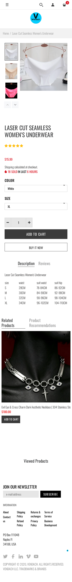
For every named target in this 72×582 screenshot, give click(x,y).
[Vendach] (36, 19)
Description (26, 263)
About (6, 512)
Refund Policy (20, 523)
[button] (14, 145)
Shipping (9, 167)
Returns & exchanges (36, 514)
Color (9, 180)
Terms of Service (48, 514)
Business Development (50, 523)
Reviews (44, 263)
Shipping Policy (21, 514)
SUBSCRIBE (50, 494)
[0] (64, 5)
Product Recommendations (42, 323)
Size (7, 198)
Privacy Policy (34, 523)
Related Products (8, 323)
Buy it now (36, 247)
